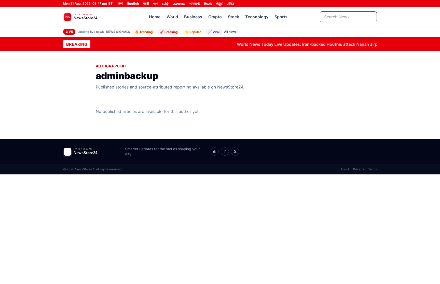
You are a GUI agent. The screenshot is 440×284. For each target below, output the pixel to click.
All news (230, 32)
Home (154, 16)
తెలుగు (208, 3)
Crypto (215, 16)
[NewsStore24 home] (90, 16)
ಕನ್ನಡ (219, 3)
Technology (256, 16)
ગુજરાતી (194, 3)
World (172, 16)
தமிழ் (165, 3)
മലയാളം (179, 3)
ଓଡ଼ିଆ (230, 3)
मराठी (146, 3)
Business (193, 16)
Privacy (358, 169)
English (133, 3)
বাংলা (155, 3)
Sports (280, 16)
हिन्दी (120, 3)
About (345, 169)
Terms (372, 169)
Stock (233, 16)
